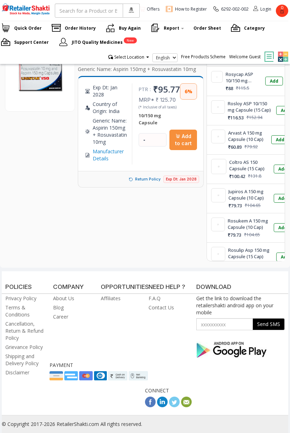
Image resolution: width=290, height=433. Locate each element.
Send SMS (268, 324)
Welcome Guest (245, 57)
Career (60, 316)
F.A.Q (155, 298)
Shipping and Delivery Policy (22, 360)
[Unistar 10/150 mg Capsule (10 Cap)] (40, 104)
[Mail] (186, 405)
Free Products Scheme (203, 57)
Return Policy (148, 179)
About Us (63, 298)
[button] (282, 51)
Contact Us (161, 307)
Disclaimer (17, 372)
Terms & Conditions (17, 311)
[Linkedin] (162, 405)
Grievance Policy (24, 347)
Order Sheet (207, 28)
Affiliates (111, 298)
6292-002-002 (235, 9)
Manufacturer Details (108, 155)
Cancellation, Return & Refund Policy (24, 330)
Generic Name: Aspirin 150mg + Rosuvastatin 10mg (137, 69)
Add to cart (183, 139)
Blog (58, 307)
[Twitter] (174, 405)
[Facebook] (150, 405)
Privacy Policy (20, 298)
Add (274, 81)
